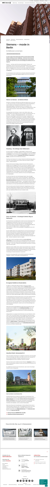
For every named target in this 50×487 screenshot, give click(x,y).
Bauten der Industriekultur (13, 53)
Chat (46, 485)
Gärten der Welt (31, 408)
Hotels (23, 467)
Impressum (5, 484)
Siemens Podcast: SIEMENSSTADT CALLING (16, 412)
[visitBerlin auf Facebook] (18, 481)
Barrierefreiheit (20, 484)
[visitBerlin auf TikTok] (29, 481)
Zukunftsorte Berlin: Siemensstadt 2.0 (16, 414)
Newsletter (8, 460)
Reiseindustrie (4, 467)
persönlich (27, 460)
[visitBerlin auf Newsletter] (32, 481)
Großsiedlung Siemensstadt (29, 322)
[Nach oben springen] (47, 452)
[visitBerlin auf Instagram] (26, 481)
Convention (4, 466)
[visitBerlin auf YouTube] (24, 481)
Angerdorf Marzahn (15, 410)
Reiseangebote (24, 466)
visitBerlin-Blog (37, 455)
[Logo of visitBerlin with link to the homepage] (6, 3)
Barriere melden (28, 484)
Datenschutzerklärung (13, 484)
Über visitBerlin (5, 463)
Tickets (27, 467)
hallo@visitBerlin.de (6, 456)
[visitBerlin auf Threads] (21, 481)
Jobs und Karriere (5, 465)
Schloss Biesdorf (9, 399)
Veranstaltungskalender (26, 470)
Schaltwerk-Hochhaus (24, 307)
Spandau (29, 361)
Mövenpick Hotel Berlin (11, 180)
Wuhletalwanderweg (21, 408)
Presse (3, 464)
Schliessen (46, 480)
